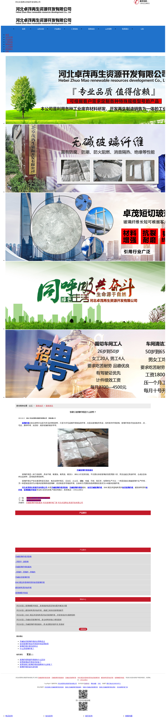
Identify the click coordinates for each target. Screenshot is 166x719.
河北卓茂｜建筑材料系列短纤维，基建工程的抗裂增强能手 (39, 610)
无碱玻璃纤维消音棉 (31, 529)
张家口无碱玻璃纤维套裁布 (73, 687)
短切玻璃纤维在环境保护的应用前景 (34, 644)
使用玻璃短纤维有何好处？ (30, 662)
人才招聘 (108, 29)
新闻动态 (91, 29)
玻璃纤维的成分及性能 (29, 667)
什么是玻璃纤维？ (27, 649)
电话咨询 (9, 716)
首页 (23, 29)
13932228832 (84, 680)
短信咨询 (49, 716)
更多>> (30, 654)
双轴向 (53, 535)
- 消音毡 (18, 562)
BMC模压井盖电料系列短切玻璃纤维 (98, 540)
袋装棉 (31, 540)
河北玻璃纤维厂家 (50, 503)
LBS (142, 29)
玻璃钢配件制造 (140, 540)
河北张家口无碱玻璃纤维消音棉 (54, 687)
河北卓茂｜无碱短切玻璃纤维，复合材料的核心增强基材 (39, 620)
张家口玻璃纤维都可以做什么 (38, 498)
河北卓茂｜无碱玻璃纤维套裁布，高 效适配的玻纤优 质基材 (40, 624)
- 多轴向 (18, 572)
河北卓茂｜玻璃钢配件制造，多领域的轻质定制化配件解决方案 (41, 606)
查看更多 (83, 629)
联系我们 (125, 29)
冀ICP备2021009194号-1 (114, 683)
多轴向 (53, 529)
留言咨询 (88, 716)
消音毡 (31, 535)
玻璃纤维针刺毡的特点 (29, 646)
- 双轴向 (25, 572)
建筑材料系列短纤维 (119, 540)
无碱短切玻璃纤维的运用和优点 (32, 641)
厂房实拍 (74, 29)
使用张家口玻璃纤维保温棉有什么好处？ (36, 664)
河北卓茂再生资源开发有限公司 (70, 503)
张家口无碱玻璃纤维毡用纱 (107, 687)
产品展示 (57, 29)
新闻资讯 (49, 406)
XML (99, 683)
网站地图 (93, 683)
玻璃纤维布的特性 (34, 500)
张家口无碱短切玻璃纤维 (90, 687)
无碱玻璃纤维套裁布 (34, 503)
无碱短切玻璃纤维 (75, 540)
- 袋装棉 (25, 562)
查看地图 (128, 716)
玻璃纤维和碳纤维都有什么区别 (32, 660)
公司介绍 (40, 29)
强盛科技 (86, 683)
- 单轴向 (32, 572)
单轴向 (53, 540)
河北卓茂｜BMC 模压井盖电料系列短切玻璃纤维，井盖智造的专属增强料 (45, 615)
